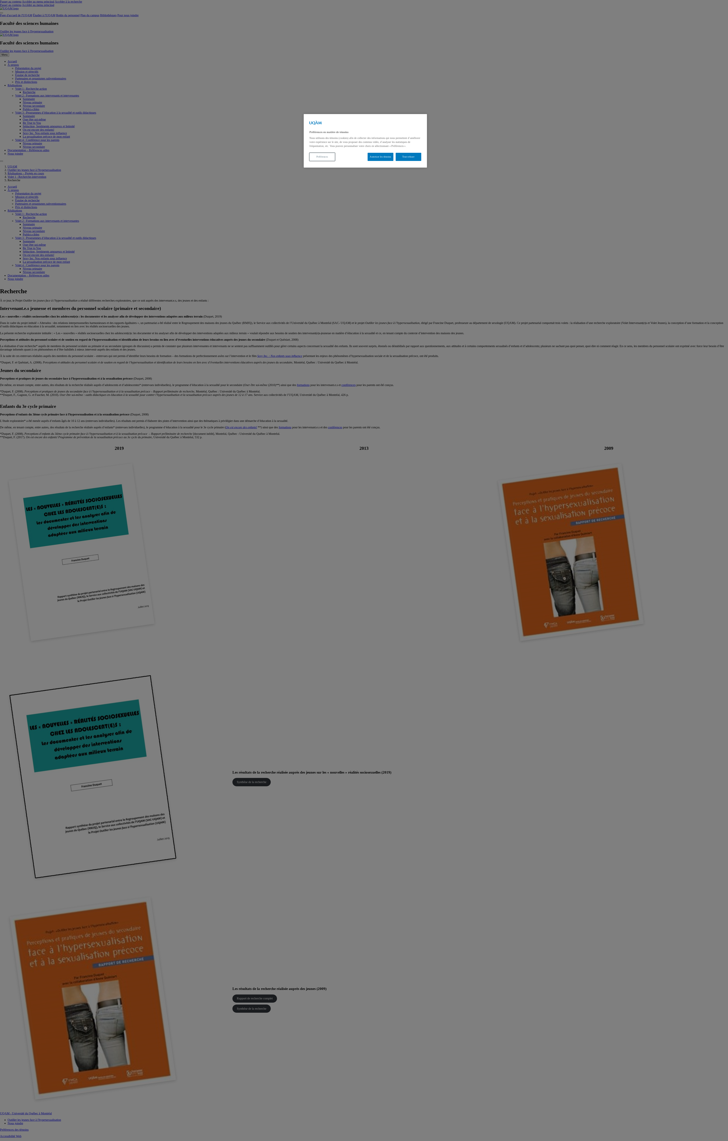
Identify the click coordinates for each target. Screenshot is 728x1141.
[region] (365, 140)
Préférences (322, 156)
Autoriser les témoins (380, 156)
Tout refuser (408, 156)
